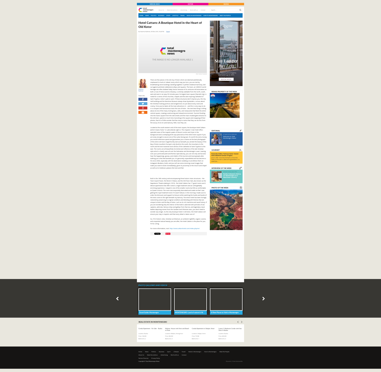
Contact (203, 10)
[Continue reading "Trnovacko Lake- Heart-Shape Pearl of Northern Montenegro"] (226, 209)
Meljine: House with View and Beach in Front (177, 329)
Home (141, 15)
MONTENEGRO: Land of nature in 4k (189, 312)
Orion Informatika (237, 361)
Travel (182, 15)
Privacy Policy (155, 358)
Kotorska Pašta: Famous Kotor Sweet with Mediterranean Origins (225, 154)
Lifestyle (175, 15)
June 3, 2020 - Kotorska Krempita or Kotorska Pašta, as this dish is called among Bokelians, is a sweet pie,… (225, 159)
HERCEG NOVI (155, 4)
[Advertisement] (172, 259)
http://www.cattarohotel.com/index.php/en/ (185, 228)
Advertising (183, 10)
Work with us (194, 10)
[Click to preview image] (172, 53)
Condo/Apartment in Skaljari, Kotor (203, 328)
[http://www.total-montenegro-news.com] (145, 10)
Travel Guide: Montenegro (149, 312)
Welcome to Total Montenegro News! (229, 137)
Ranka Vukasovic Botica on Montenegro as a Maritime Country (232, 175)
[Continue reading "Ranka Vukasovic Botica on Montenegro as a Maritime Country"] (216, 176)
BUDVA (226, 4)
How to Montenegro (210, 15)
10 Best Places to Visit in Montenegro (225, 312)
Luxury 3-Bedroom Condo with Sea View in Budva (229, 329)
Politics (153, 15)
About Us (161, 10)
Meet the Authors (172, 10)
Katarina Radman (145, 31)
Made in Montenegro (194, 15)
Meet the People (225, 15)
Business (161, 15)
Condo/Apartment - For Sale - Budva (150, 328)
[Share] (142, 99)
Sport (168, 15)
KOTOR (190, 4)
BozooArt (228, 361)
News (147, 15)
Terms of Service (143, 358)
